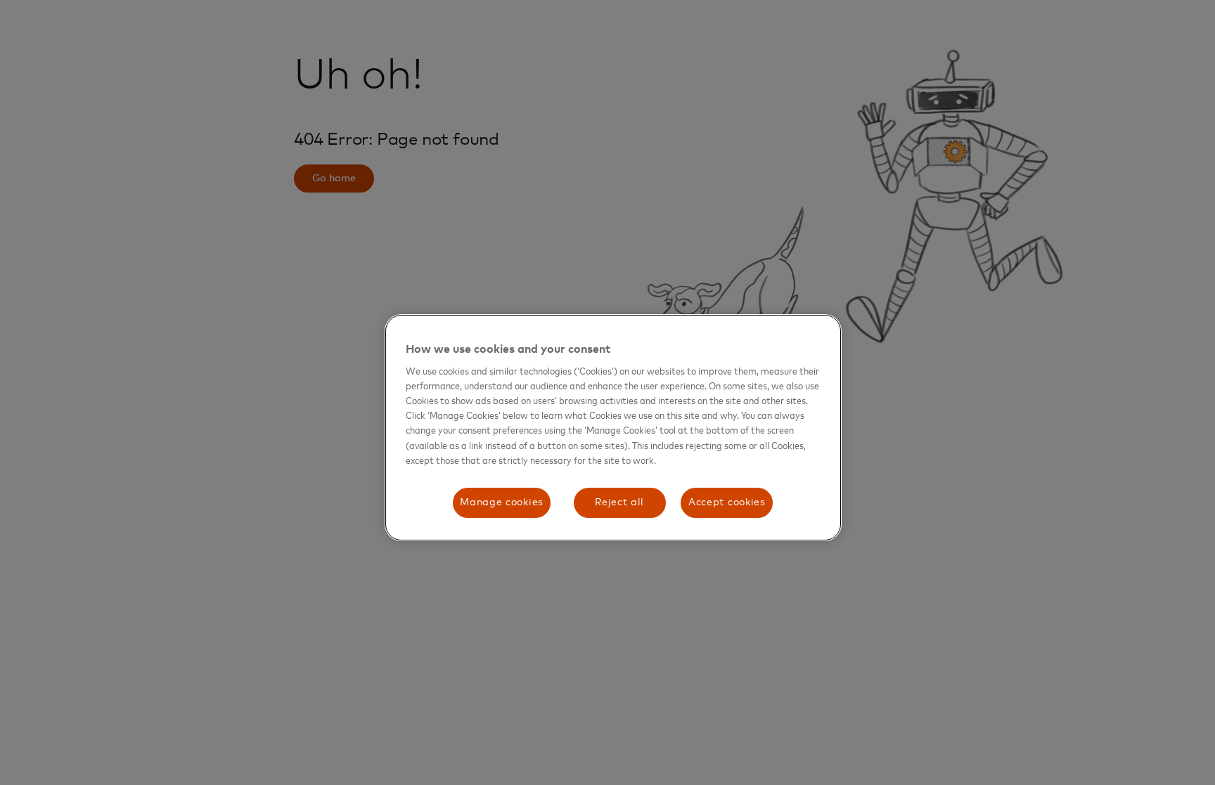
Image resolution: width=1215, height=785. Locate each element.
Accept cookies (727, 502)
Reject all (619, 502)
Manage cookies (502, 502)
